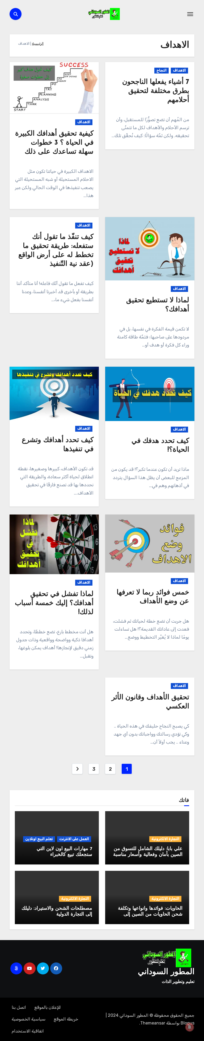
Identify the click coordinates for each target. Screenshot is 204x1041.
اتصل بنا (19, 1007)
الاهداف (179, 70)
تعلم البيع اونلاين (39, 839)
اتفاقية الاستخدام (28, 1031)
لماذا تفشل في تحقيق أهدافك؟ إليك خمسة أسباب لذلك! (54, 603)
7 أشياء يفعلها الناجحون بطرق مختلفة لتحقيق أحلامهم (155, 91)
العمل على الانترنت (74, 839)
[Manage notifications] (189, 1027)
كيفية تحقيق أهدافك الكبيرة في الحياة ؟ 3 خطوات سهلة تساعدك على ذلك (54, 143)
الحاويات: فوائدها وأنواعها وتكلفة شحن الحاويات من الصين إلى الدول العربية (150, 914)
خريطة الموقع (66, 1019)
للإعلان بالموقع (47, 1007)
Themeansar (152, 1023)
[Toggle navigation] (190, 14)
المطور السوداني (166, 972)
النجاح (161, 70)
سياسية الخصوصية (28, 1019)
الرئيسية (38, 44)
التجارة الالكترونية (165, 839)
